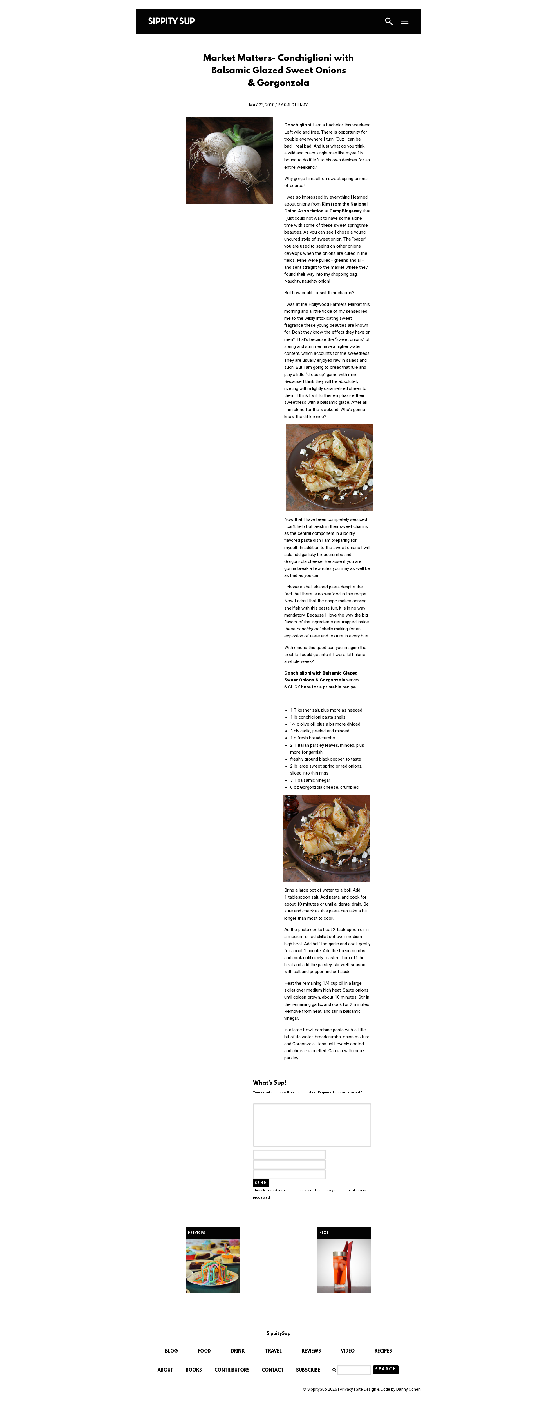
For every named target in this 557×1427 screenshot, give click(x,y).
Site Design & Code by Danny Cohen (388, 1389)
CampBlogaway (346, 211)
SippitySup (171, 20)
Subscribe (308, 1370)
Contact (273, 1370)
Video (348, 1351)
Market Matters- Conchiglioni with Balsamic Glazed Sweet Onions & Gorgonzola (278, 71)
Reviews (311, 1351)
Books (194, 1370)
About (165, 1370)
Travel (273, 1351)
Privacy (346, 1389)
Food (204, 1351)
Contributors (231, 1370)
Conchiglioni (297, 125)
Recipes (383, 1351)
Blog (171, 1351)
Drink (238, 1351)
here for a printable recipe (322, 687)
